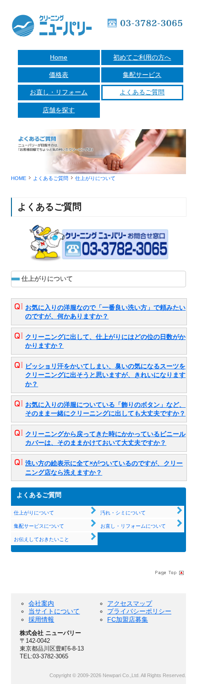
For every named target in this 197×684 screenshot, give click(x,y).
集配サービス (142, 74)
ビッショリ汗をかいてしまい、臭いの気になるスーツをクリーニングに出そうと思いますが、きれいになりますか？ (105, 375)
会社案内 (41, 603)
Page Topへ (168, 572)
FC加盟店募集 (127, 619)
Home (58, 57)
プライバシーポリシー (139, 611)
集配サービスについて (39, 526)
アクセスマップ (129, 603)
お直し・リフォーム (59, 92)
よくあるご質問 (142, 92)
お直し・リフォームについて (133, 526)
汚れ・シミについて (123, 512)
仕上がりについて (34, 512)
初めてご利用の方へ (142, 57)
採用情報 (41, 619)
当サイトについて (54, 611)
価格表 (58, 74)
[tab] (99, 311)
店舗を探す (59, 110)
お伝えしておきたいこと (41, 539)
